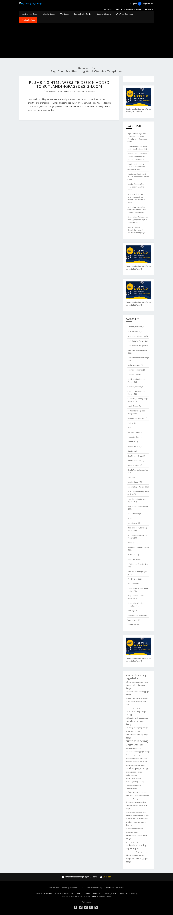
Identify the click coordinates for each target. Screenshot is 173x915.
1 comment (90, 91)
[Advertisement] (86, 40)
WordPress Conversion (124, 14)
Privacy (58, 893)
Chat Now (107, 877)
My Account (108, 9)
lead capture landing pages (133, 799)
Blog (78, 893)
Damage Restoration (135, 418)
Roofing (130, 610)
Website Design (49, 14)
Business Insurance (135, 370)
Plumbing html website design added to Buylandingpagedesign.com (69, 84)
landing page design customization (134, 773)
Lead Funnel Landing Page (137, 506)
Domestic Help (133, 437)
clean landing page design (135, 723)
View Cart (119, 9)
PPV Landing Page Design (137, 564)
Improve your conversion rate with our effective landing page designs (137, 156)
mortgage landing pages (132, 832)
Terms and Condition (44, 893)
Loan (129, 518)
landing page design (137, 768)
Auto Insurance (133, 331)
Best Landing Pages (135, 336)
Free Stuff (131, 441)
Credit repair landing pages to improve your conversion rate (136, 166)
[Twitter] (80, 907)
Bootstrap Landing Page (137, 350)
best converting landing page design (136, 703)
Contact (139, 9)
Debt (129, 427)
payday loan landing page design (136, 837)
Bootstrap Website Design (138, 357)
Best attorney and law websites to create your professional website (136, 210)
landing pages (143, 792)
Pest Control (132, 559)
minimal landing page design (137, 815)
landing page (143, 761)
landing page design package (135, 782)
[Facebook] (75, 907)
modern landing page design (136, 823)
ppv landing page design (132, 842)
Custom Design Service (82, 14)
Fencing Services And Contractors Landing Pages (135, 187)
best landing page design (136, 713)
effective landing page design (133, 755)
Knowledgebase (109, 893)
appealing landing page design (135, 687)
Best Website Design (135, 341)
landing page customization (135, 765)
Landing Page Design (30, 14)
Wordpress (131, 624)
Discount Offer (133, 432)
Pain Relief (131, 554)
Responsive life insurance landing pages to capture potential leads (137, 220)
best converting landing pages (133, 708)
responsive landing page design (137, 852)
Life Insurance (133, 513)
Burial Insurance (134, 365)
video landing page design (135, 855)
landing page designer (133, 778)
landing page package (132, 792)
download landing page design (138, 751)
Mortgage (131, 542)
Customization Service (58, 888)
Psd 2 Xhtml (132, 579)
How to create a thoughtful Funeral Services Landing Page (136, 230)
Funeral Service (133, 446)
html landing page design (132, 761)
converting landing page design (137, 728)
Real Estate (132, 583)
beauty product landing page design (137, 698)
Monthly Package (28, 20)
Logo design (132, 523)
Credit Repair (132, 406)
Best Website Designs (136, 345)
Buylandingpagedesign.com (85, 896)
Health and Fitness (135, 456)
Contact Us (123, 893)
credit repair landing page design (137, 736)
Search (150, 9)
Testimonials (69, 893)
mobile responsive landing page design (137, 818)
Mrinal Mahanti (74, 91)
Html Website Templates (137, 470)
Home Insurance (134, 465)
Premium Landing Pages (137, 571)
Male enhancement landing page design (136, 812)
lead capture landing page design (137, 795)
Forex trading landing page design (136, 758)
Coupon (87, 893)
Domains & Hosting (104, 14)
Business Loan (133, 374)
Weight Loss (132, 620)
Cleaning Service (134, 386)
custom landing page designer (134, 748)
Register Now (148, 4)
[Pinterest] (96, 907)
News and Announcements (138, 547)
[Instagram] (86, 907)
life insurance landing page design (136, 802)
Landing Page (132, 482)
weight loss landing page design (136, 860)
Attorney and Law (134, 327)
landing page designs (131, 788)
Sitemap (134, 893)
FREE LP (96, 893)
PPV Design (64, 14)
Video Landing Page (135, 615)
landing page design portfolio (133, 785)
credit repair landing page (133, 731)
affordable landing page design (136, 677)
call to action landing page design (137, 718)
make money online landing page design (136, 807)
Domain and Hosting (94, 888)
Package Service (76, 888)
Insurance (131, 477)
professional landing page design (136, 847)
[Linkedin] (91, 907)
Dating (130, 423)
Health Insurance (134, 460)
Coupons (129, 9)
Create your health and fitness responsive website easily (138, 177)
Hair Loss (131, 451)
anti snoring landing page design (137, 682)
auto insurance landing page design (137, 693)
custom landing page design (137, 742)
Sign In (134, 4)
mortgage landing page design (134, 829)
